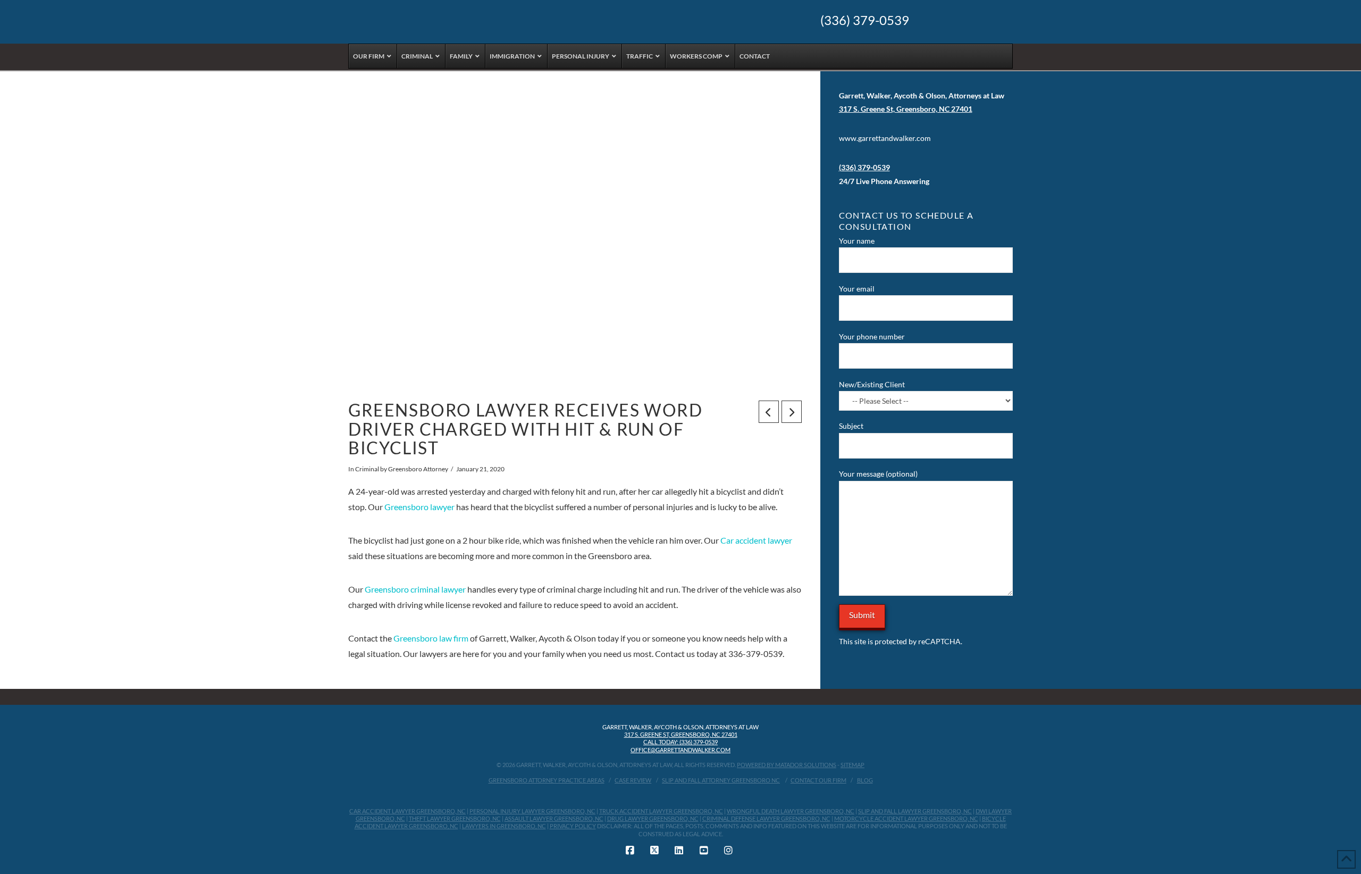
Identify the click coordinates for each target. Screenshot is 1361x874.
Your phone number (872, 336)
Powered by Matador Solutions (786, 764)
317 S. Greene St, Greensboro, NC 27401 (680, 734)
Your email (857, 288)
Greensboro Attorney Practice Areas (546, 780)
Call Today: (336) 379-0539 (680, 741)
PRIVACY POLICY (573, 825)
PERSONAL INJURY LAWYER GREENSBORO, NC (532, 811)
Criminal (367, 469)
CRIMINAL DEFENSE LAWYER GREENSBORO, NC (766, 818)
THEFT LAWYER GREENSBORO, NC (455, 818)
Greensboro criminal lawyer (415, 589)
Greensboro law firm (430, 638)
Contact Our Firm (818, 780)
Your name (857, 240)
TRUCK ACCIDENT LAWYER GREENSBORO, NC (661, 811)
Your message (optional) (878, 473)
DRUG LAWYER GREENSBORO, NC (653, 818)
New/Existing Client (872, 384)
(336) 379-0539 (864, 20)
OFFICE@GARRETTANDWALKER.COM (680, 749)
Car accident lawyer (756, 540)
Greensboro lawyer (419, 507)
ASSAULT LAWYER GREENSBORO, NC (554, 818)
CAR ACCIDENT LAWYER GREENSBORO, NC (407, 811)
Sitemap (852, 764)
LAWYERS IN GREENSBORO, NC (504, 825)
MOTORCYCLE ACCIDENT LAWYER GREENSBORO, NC (906, 818)
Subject (851, 425)
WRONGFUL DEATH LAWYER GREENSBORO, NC (790, 811)
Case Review (633, 780)
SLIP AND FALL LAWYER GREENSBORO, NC (915, 811)
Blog (865, 780)
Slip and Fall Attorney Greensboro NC (721, 780)
